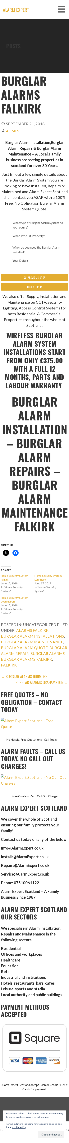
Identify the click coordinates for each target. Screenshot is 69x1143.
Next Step (33, 287)
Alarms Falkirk (32, 630)
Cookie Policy (19, 1127)
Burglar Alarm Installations (32, 636)
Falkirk (9, 665)
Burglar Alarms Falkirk (26, 659)
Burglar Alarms (47, 653)
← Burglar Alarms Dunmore (24, 676)
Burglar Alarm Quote (24, 647)
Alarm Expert (16, 9)
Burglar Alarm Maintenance (32, 642)
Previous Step (35, 277)
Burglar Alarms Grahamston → (42, 682)
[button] (63, 9)
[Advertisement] (34, 56)
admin (12, 131)
